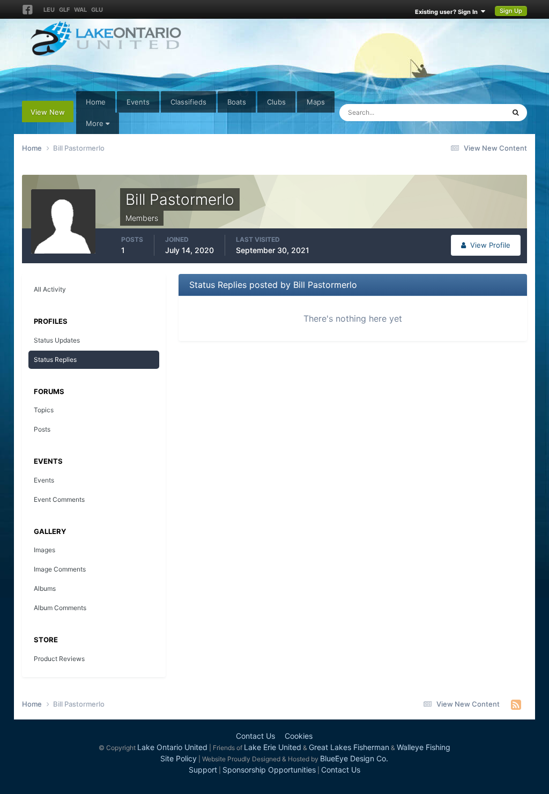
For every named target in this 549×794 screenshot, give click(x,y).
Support (203, 769)
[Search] (515, 112)
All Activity (50, 289)
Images (44, 550)
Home (96, 102)
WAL (80, 9)
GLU (97, 9)
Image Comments (60, 569)
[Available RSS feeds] (516, 704)
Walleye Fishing (423, 747)
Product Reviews (59, 659)
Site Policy (178, 758)
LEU (49, 9)
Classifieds (188, 102)
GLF (64, 9)
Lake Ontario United (172, 747)
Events (138, 102)
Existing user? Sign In (448, 12)
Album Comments (60, 608)
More (94, 123)
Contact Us (255, 735)
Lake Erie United (272, 747)
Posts (42, 429)
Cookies (299, 735)
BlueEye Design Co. (354, 758)
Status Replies (55, 359)
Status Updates (466, 112)
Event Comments (59, 499)
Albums (45, 588)
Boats (236, 102)
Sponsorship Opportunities (269, 769)
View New (48, 112)
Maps (316, 102)
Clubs (276, 102)
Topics (44, 410)
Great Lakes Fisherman (349, 747)
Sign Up (511, 10)
